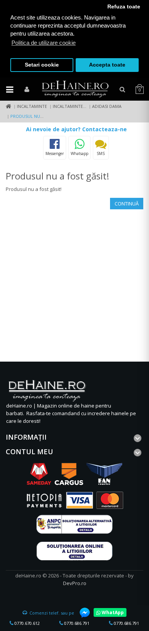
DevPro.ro (74, 583)
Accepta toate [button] (107, 65)
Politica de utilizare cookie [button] (43, 42)
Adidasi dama (106, 106)
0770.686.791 (76, 623)
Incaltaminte (32, 106)
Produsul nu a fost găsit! (40, 116)
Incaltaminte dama (74, 106)
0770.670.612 (26, 623)
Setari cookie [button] (42, 65)
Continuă (127, 203)
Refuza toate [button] (123, 7)
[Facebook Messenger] (81, 613)
